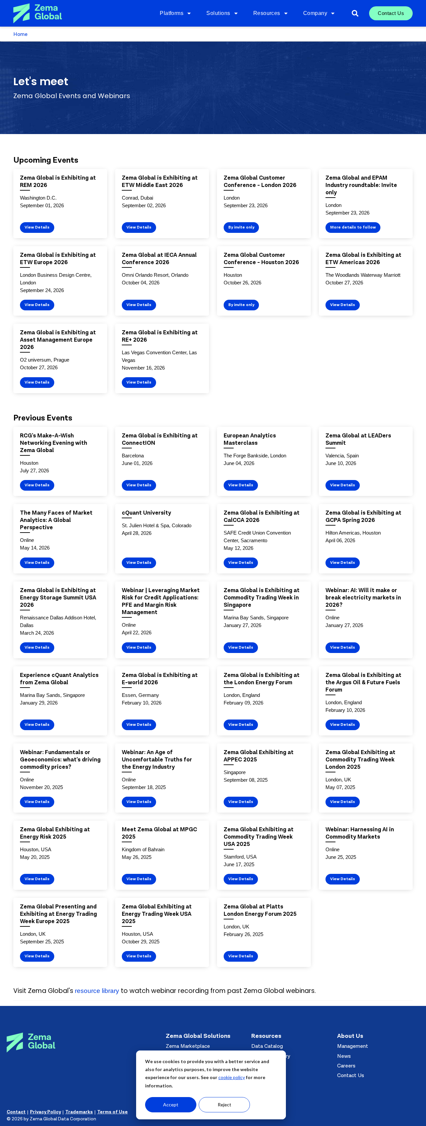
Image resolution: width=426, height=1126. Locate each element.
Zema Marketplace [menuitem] (188, 1046)
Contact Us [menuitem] (391, 13)
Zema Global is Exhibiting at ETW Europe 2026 (58, 258)
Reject (224, 1104)
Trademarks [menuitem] (79, 1112)
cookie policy (231, 1077)
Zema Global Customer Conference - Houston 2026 (261, 258)
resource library (97, 990)
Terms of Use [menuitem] (112, 1112)
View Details (37, 227)
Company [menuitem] (315, 13)
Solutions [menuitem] (218, 13)
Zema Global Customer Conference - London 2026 (260, 181)
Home (20, 34)
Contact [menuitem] (16, 1112)
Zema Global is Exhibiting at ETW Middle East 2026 (160, 181)
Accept (170, 1104)
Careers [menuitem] (346, 1066)
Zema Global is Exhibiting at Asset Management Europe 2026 (58, 340)
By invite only (241, 227)
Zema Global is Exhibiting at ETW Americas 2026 (363, 258)
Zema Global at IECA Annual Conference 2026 (159, 258)
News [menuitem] (344, 1056)
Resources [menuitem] (266, 13)
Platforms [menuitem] (171, 13)
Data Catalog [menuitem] (267, 1046)
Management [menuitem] (352, 1046)
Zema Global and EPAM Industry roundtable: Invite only (361, 185)
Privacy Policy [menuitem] (45, 1112)
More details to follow (353, 227)
